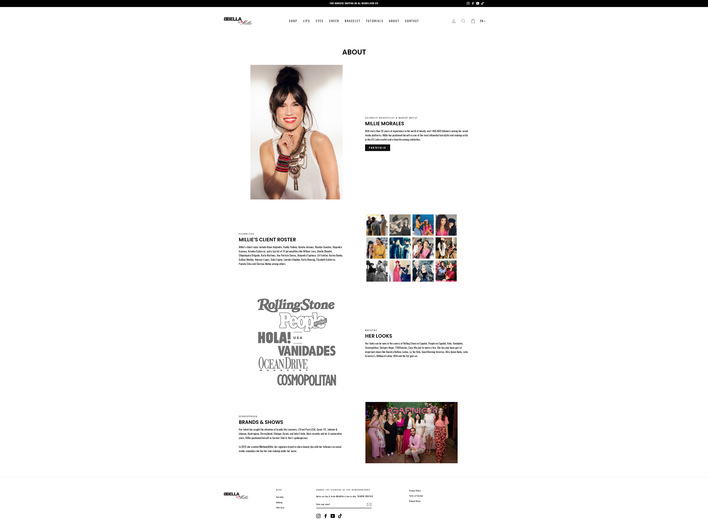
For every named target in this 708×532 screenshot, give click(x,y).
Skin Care (280, 507)
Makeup (279, 502)
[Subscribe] (369, 504)
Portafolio (377, 147)
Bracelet (352, 21)
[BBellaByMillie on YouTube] (333, 516)
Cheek (334, 21)
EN (481, 21)
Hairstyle (280, 497)
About (394, 21)
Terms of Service (416, 495)
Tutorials (375, 21)
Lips (306, 21)
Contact (412, 21)
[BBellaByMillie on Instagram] (318, 516)
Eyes (320, 21)
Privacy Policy (415, 490)
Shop (293, 21)
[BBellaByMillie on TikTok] (340, 516)
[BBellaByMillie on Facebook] (325, 516)
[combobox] (482, 21)
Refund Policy (414, 501)
